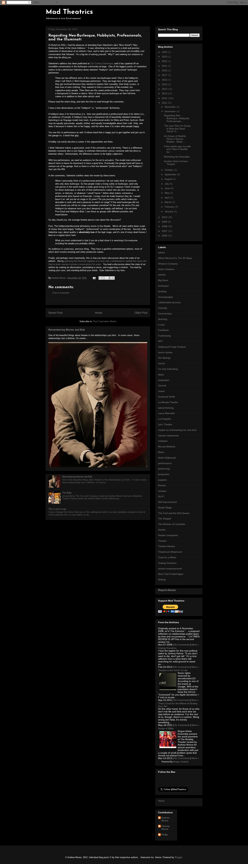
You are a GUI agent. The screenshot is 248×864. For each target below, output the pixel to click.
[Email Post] (94, 278)
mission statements (168, 435)
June (168, 188)
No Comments (181, 644)
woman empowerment (170, 568)
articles (162, 274)
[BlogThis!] (103, 278)
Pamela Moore (165, 827)
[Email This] (100, 278)
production (163, 474)
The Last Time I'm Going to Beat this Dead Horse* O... (177, 128)
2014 (165, 89)
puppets (162, 479)
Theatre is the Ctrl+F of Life (172, 670)
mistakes (163, 441)
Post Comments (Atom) (104, 321)
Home (98, 312)
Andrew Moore (165, 819)
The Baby (67, 492)
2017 (165, 75)
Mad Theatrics (69, 12)
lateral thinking (166, 407)
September (171, 174)
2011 (165, 102)
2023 (165, 56)
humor (161, 363)
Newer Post (55, 312)
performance (165, 463)
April (167, 197)
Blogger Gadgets (181, 762)
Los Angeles (164, 418)
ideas (161, 374)
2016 (165, 79)
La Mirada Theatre (168, 402)
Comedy (162, 308)
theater (162, 529)
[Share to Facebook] (110, 278)
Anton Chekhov (166, 269)
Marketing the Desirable (176, 156)
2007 (165, 231)
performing (164, 468)
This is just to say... (58, 509)
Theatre (162, 540)
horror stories (165, 352)
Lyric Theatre (165, 424)
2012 (165, 98)
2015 (165, 84)
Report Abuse (167, 590)
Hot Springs (164, 357)
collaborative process (169, 302)
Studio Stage (165, 507)
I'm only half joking (168, 369)
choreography (165, 297)
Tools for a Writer (167, 557)
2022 (165, 61)
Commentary (165, 313)
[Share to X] (106, 278)
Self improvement (167, 502)
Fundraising (164, 335)
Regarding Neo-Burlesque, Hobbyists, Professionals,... (177, 118)
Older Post (141, 312)
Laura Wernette (166, 413)
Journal (162, 385)
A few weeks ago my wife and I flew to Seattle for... (177, 149)
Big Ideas (163, 280)
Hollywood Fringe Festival (172, 346)
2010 (165, 217)
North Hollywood (167, 457)
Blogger (178, 857)
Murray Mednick (166, 446)
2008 (165, 226)
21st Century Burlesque (101, 63)
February (170, 206)
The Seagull (164, 518)
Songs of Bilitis (166, 728)
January (169, 211)
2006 (165, 235)
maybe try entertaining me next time (177, 430)
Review (162, 485)
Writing (162, 579)
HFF (160, 341)
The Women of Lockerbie (171, 524)
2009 (165, 221)
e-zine (161, 324)
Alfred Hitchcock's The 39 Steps (175, 258)
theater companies (168, 535)
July (167, 183)
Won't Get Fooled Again (170, 574)
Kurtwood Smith (166, 396)
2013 (165, 93)
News (161, 452)
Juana (161, 391)
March (168, 202)
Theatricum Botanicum (170, 551)
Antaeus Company (168, 263)
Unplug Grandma (167, 563)
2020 (165, 70)
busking (162, 291)
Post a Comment (61, 293)
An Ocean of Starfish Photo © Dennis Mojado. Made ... (175, 139)
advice (161, 252)
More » (195, 644)
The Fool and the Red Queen (173, 513)
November (170, 111)
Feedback (163, 330)
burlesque (163, 285)
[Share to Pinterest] (113, 278)
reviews (162, 491)
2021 (165, 66)
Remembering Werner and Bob (66, 329)
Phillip (164, 834)
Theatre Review (166, 546)
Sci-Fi (161, 496)
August (169, 179)
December (170, 106)
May (167, 192)
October (169, 170)
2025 (165, 52)
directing (162, 319)
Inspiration (163, 380)
